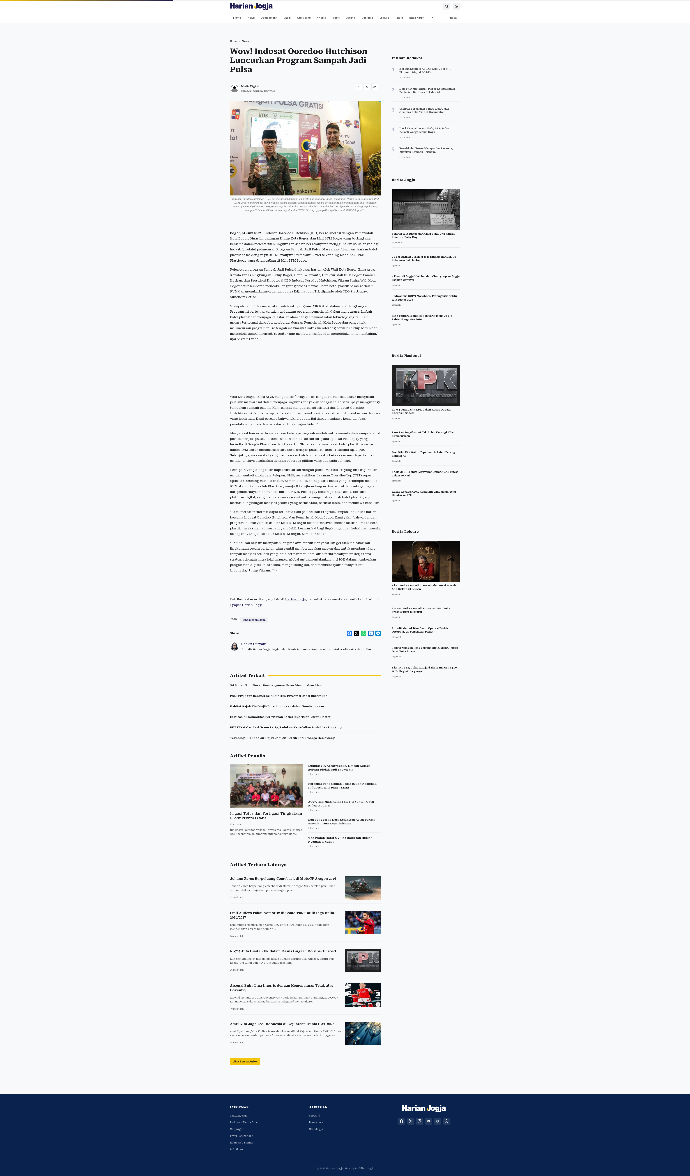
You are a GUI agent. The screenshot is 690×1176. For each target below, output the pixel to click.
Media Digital (250, 86)
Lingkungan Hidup (254, 620)
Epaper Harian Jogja (246, 605)
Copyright (237, 1129)
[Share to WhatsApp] (363, 633)
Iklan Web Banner (241, 1142)
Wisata (321, 17)
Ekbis (287, 17)
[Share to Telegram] (378, 633)
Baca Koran (416, 17)
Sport (336, 17)
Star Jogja (316, 1129)
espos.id (314, 1115)
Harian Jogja (295, 599)
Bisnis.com (316, 1122)
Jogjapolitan (269, 17)
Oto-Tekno (304, 17)
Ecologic (367, 17)
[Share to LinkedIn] (371, 633)
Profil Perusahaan (242, 1136)
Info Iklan (236, 1149)
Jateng (350, 17)
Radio (399, 17)
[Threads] (437, 1121)
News (251, 17)
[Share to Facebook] (349, 633)
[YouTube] (428, 1121)
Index (453, 17)
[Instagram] (419, 1121)
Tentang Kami (239, 1115)
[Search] (446, 6)
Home (237, 17)
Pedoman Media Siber (244, 1122)
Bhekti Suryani (253, 644)
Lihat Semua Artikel (245, 1061)
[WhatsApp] (446, 1121)
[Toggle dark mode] (456, 6)
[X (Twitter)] (410, 1121)
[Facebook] (401, 1121)
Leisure (384, 17)
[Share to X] (356, 633)
